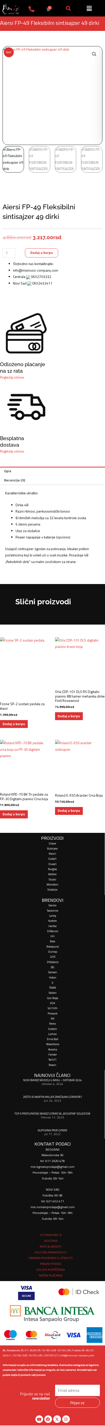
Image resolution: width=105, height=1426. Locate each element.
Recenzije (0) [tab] (14, 480)
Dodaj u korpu (41, 252)
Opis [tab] (7, 471)
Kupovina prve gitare (52, 1130)
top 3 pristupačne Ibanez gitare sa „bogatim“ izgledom (52, 1113)
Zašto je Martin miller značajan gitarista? (52, 1097)
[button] (94, 54)
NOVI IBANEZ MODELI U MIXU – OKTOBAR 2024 (52, 1080)
